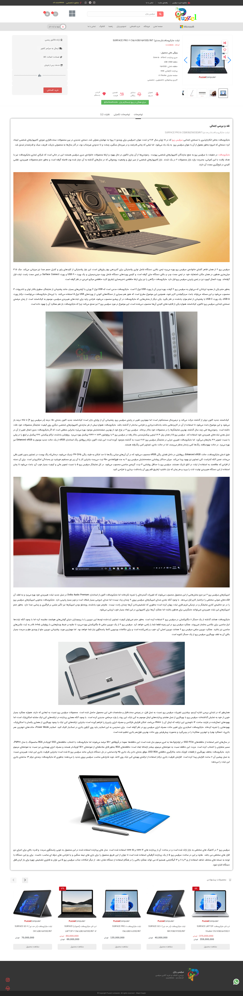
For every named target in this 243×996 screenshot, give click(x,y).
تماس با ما (92, 26)
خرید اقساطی (135, 26)
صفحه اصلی (158, 26)
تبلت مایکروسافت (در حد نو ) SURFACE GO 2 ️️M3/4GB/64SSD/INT (122, 929)
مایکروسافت (224, 155)
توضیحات (138, 114)
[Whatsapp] (85, 2)
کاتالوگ (102, 26)
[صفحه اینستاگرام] (7, 979)
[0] (55, 14)
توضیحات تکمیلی (122, 114)
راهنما (111, 26)
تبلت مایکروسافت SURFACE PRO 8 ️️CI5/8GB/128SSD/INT (82, 929)
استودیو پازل (121, 26)
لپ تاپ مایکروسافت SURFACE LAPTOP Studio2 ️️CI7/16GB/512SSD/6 (168, 929)
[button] (186, 60)
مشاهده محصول (222, 887)
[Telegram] (90, 2)
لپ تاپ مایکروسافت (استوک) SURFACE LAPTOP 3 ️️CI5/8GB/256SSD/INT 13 (36, 929)
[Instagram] (94, 2)
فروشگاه (147, 26)
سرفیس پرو (177, 140)
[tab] (138, 114)
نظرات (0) (105, 114)
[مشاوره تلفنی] (7, 988)
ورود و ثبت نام (54, 26)
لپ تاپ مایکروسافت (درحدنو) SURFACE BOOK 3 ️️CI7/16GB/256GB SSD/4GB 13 (211, 929)
